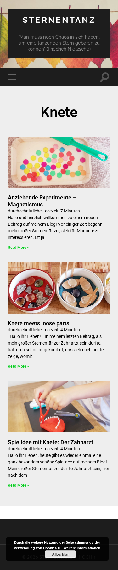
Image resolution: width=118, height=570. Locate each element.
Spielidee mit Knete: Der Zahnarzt (50, 442)
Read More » (18, 247)
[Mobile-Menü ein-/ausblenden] (13, 77)
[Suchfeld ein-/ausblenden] (105, 77)
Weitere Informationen (82, 547)
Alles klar (60, 554)
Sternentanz (59, 20)
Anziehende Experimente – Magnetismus (42, 201)
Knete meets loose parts (38, 323)
